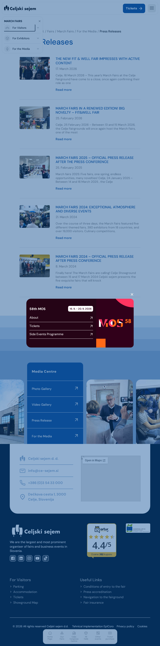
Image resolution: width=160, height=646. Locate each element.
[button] (132, 294)
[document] (80, 323)
